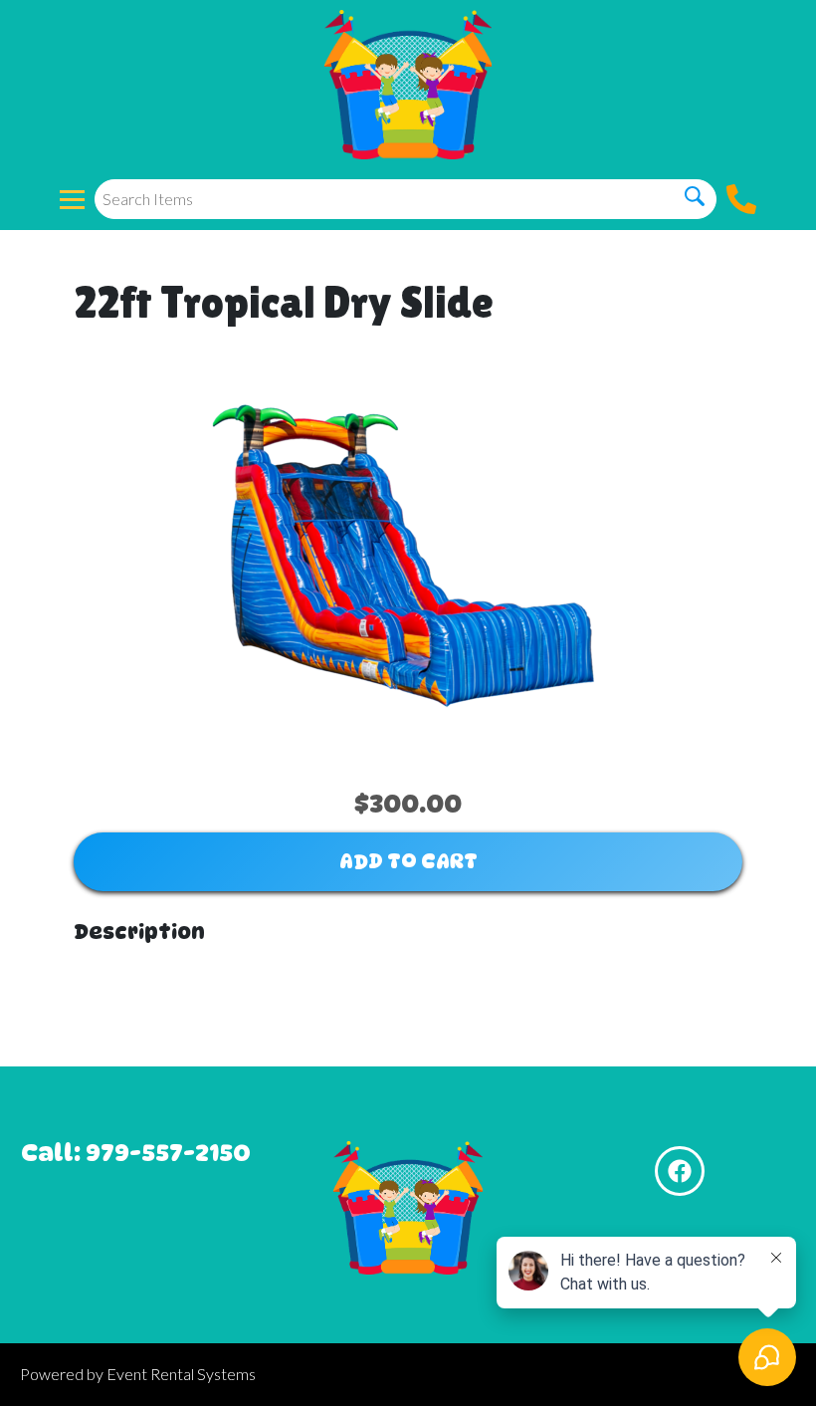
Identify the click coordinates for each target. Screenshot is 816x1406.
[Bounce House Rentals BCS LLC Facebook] (680, 1171)
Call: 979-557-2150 (136, 1152)
